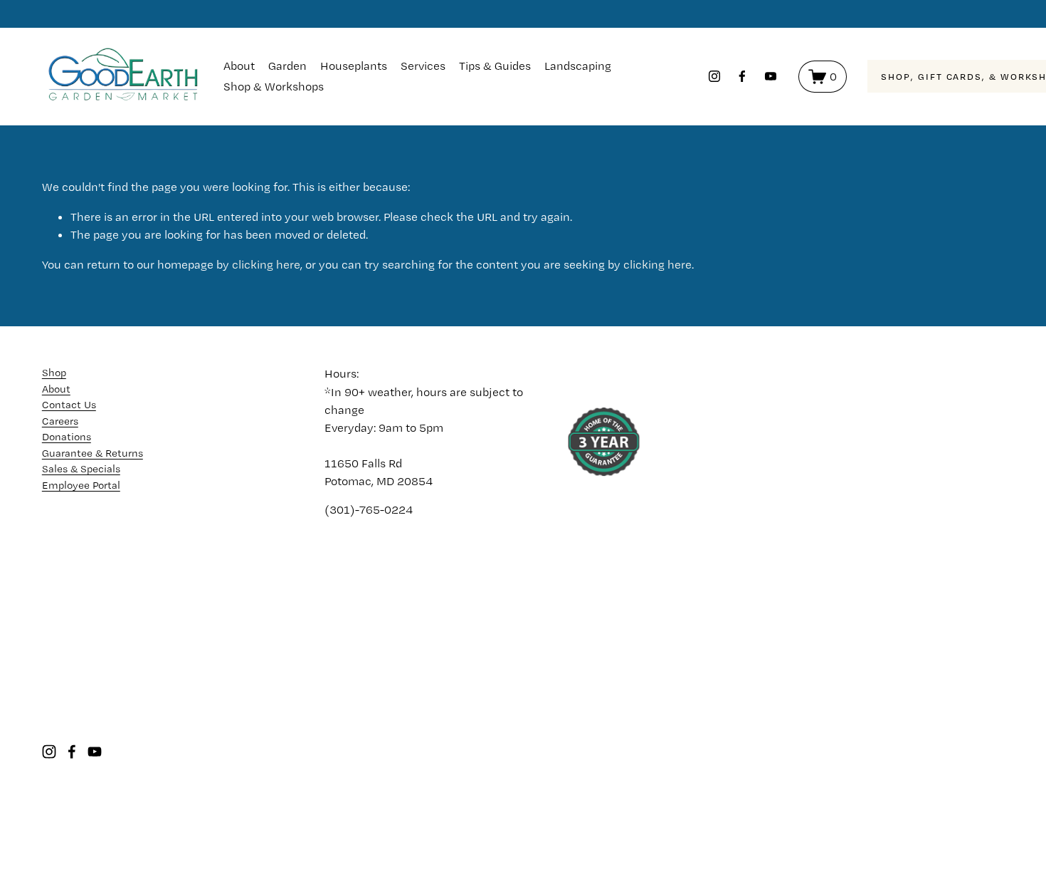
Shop (54, 372)
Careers (60, 421)
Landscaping (577, 65)
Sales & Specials (81, 468)
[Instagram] (714, 76)
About (239, 65)
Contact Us (69, 404)
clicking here (266, 264)
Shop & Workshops (273, 86)
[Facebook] (742, 76)
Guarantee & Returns (92, 453)
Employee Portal (81, 485)
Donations (66, 436)
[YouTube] (771, 76)
